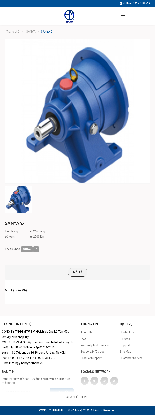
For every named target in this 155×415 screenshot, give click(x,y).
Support (125, 345)
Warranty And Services (95, 345)
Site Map (125, 351)
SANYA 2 (46, 31)
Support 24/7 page (93, 351)
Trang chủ (12, 31)
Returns (125, 338)
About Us (86, 332)
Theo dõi (62, 391)
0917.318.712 (141, 3)
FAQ (83, 338)
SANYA (31, 31)
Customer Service (131, 358)
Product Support (91, 358)
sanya (27, 249)
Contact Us (127, 332)
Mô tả (77, 272)
